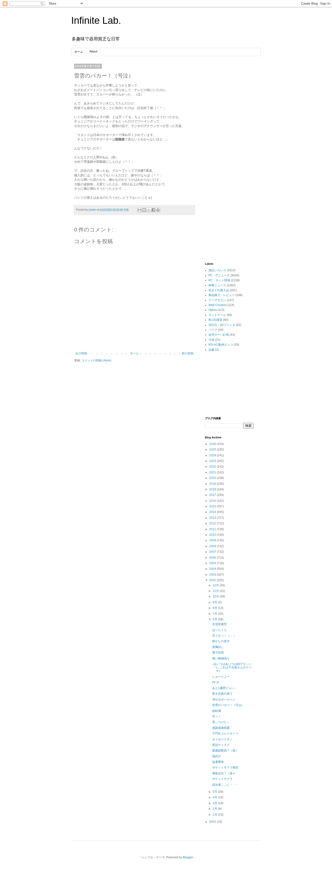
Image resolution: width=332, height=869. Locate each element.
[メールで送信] (139, 209)
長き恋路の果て (222, 693)
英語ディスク (221, 745)
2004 (213, 569)
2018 (213, 489)
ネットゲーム (217, 315)
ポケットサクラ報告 (225, 767)
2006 (213, 557)
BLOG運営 (215, 320)
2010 (213, 535)
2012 (213, 523)
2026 (213, 444)
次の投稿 (81, 353)
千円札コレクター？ (225, 733)
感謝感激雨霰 (221, 728)
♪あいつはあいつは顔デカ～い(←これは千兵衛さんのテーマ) (232, 667)
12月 (216, 585)
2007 (213, 552)
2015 (213, 506)
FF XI (215, 682)
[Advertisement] (229, 137)
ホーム (78, 51)
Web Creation (218, 305)
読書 (211, 349)
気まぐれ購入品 (219, 290)
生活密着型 (219, 624)
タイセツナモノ (222, 739)
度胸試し (218, 647)
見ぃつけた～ (221, 722)
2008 (213, 546)
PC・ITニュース (219, 275)
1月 (215, 814)
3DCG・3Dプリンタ (222, 325)
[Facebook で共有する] (153, 209)
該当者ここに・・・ (225, 784)
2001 (213, 821)
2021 (213, 472)
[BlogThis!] (144, 209)
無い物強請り (221, 658)
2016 (213, 501)
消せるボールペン (224, 699)
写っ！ (216, 716)
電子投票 (218, 652)
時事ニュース (217, 285)
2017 (213, 495)
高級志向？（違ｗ (224, 773)
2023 (213, 461)
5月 (215, 791)
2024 (213, 455)
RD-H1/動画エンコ (221, 344)
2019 (213, 484)
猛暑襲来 (218, 762)
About (93, 51)
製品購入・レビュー (222, 295)
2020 (213, 478)
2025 (213, 449)
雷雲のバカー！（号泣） (228, 705)
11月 (216, 591)
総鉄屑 (216, 711)
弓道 (211, 339)
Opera (213, 310)
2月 (215, 808)
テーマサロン (217, 300)
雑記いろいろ (217, 270)
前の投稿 (187, 353)
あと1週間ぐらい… (224, 688)
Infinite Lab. (96, 20)
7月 (215, 613)
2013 (213, 518)
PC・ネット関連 (219, 280)
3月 (215, 803)
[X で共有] (148, 209)
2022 (213, 466)
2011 (213, 529)
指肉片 (216, 756)
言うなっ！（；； (224, 635)
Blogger (188, 857)
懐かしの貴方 (221, 641)
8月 (215, 608)
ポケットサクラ (222, 779)
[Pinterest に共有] (158, 209)
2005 (213, 563)
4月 (215, 797)
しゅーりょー (221, 676)
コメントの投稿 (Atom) (96, 360)
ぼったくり (219, 630)
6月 (215, 619)
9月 (215, 602)
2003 (213, 574)
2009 (213, 540)
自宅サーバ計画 (219, 334)
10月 (216, 596)
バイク (213, 330)
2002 (213, 580)
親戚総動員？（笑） (225, 750)
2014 (213, 512)
